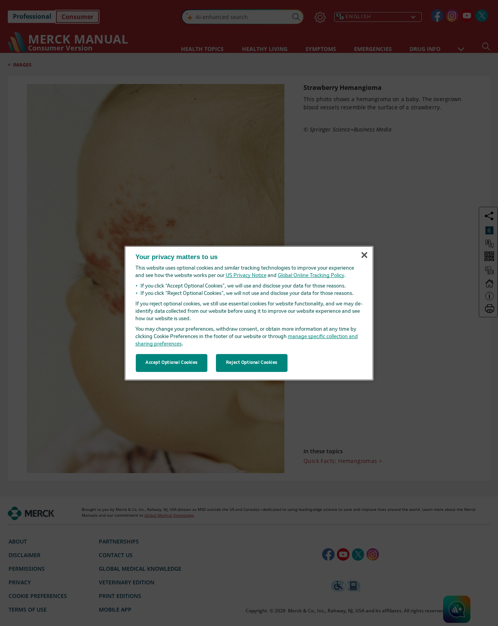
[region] (249, 312)
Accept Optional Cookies (172, 362)
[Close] (364, 255)
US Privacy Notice (246, 275)
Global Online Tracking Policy (311, 275)
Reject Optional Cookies (251, 362)
